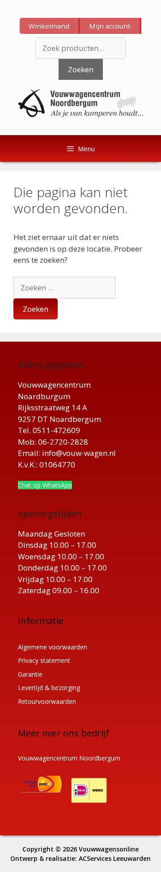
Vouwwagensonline (109, 849)
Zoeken (80, 69)
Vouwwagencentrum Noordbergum (69, 758)
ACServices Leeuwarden (115, 858)
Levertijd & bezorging (49, 687)
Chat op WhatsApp (45, 485)
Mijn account (110, 25)
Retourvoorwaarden (47, 701)
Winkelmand (49, 25)
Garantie (30, 674)
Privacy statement (44, 660)
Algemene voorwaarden (52, 647)
